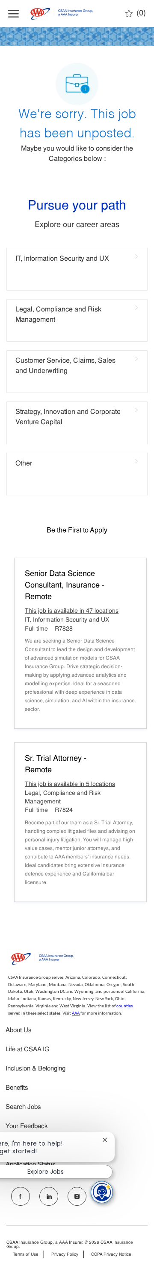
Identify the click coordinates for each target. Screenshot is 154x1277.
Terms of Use (25, 1255)
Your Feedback (27, 1126)
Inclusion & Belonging (35, 1069)
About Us (19, 1030)
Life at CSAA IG (28, 1050)
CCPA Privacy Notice (111, 1255)
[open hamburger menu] (13, 14)
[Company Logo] (65, 13)
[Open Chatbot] (102, 1192)
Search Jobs (23, 1107)
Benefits (17, 1088)
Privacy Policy (64, 1255)
